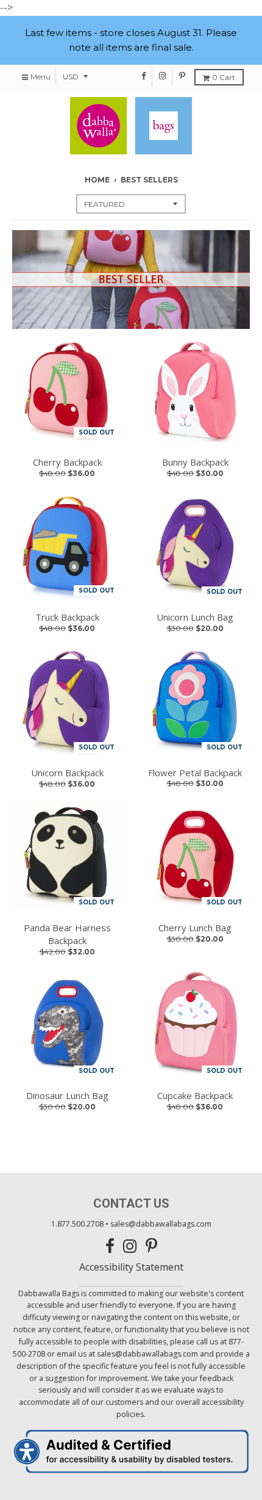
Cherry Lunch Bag (195, 927)
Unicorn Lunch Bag (195, 617)
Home (97, 179)
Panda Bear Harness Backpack (67, 934)
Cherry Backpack (67, 462)
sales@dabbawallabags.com (160, 1224)
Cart (223, 77)
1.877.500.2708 (77, 1224)
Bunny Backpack (195, 462)
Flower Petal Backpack (195, 772)
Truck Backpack (67, 617)
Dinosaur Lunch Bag (67, 1095)
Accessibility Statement (131, 1267)
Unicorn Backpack (67, 772)
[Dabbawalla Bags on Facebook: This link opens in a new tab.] (144, 76)
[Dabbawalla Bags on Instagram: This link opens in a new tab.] (163, 76)
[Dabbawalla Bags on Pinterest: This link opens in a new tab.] (182, 76)
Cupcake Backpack (195, 1095)
